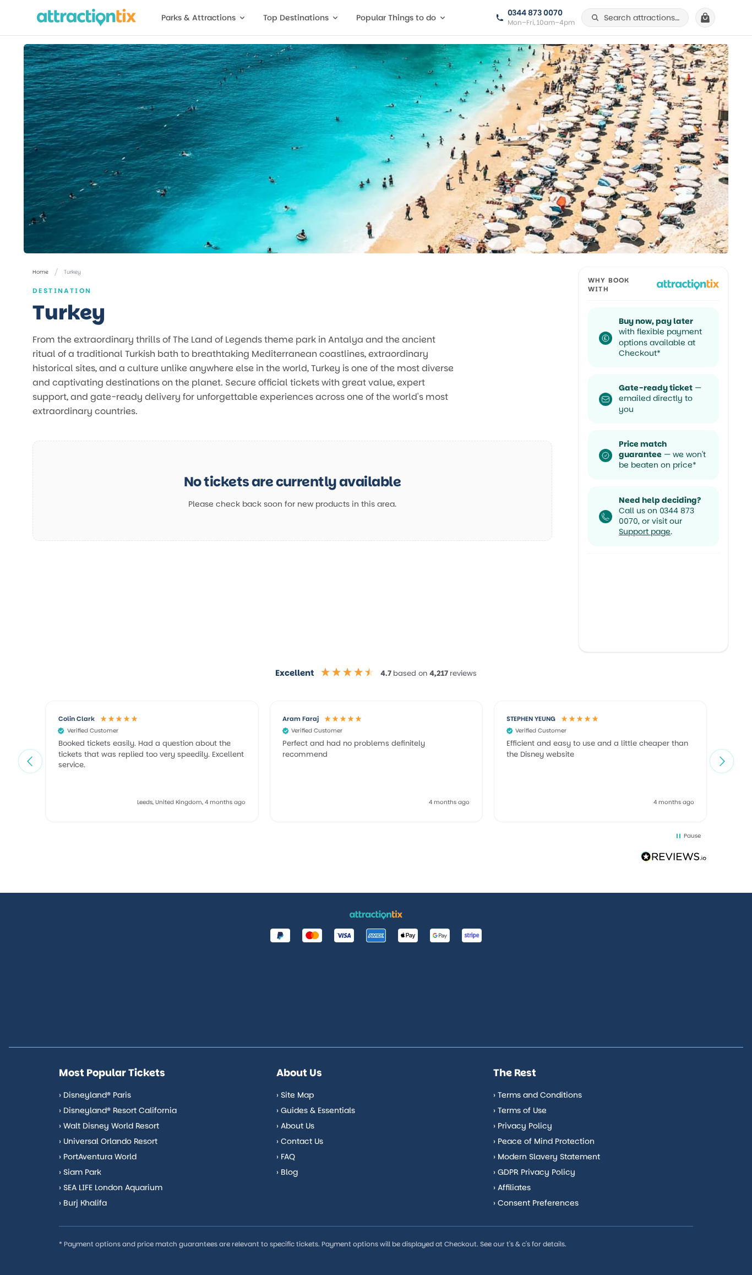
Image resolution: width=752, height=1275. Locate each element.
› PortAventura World (98, 1156)
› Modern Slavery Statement (546, 1156)
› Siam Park (80, 1172)
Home (40, 271)
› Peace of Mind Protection (544, 1141)
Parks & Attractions (198, 17)
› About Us (295, 1125)
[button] (30, 761)
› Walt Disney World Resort (109, 1125)
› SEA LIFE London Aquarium (110, 1187)
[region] (376, 761)
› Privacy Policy (522, 1125)
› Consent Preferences (536, 1202)
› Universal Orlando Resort (108, 1141)
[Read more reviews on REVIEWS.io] (674, 857)
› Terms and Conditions (537, 1094)
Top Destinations (296, 17)
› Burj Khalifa (83, 1202)
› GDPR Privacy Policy (534, 1172)
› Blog (287, 1172)
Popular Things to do (396, 17)
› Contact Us (299, 1141)
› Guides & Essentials (315, 1110)
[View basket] (705, 18)
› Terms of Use (520, 1110)
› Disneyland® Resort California (118, 1110)
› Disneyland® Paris (95, 1094)
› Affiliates (512, 1187)
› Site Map (295, 1094)
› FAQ (285, 1156)
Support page (645, 531)
